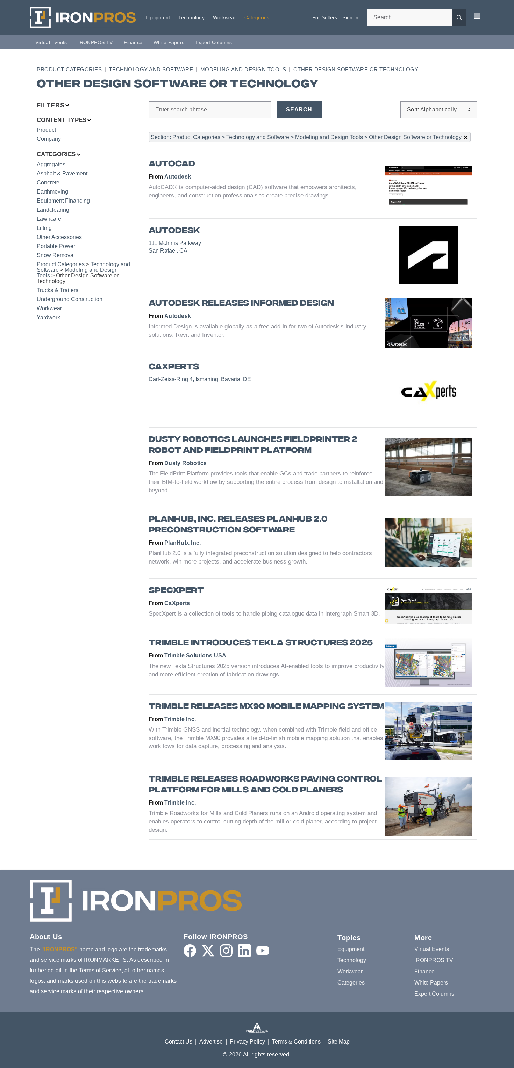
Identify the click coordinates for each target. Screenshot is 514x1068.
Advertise (211, 1042)
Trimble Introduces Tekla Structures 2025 (261, 643)
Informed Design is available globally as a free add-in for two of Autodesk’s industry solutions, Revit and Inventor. (257, 330)
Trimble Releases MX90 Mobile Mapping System (266, 707)
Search (299, 109)
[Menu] (477, 16)
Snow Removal (56, 255)
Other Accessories (59, 237)
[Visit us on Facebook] (190, 950)
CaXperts (174, 367)
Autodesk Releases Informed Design (241, 303)
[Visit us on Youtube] (262, 950)
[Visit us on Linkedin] (244, 950)
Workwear (49, 308)
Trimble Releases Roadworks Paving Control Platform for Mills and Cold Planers (265, 785)
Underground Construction (69, 299)
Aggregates (51, 164)
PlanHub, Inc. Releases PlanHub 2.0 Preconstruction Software (238, 525)
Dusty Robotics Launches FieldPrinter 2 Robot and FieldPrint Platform (253, 445)
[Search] (459, 17)
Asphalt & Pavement (62, 173)
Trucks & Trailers (57, 290)
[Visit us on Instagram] (226, 950)
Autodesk (177, 177)
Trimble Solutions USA (195, 656)
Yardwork (48, 317)
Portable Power (56, 246)
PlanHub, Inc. (182, 543)
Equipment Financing (63, 201)
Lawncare (49, 219)
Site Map (339, 1042)
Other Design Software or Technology (356, 69)
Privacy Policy (247, 1042)
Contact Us (178, 1042)
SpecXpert (176, 591)
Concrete (48, 183)
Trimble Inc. (180, 719)
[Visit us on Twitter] (208, 950)
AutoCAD (172, 164)
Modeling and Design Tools (243, 69)
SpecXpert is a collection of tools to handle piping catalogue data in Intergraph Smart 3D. (264, 613)
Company (49, 139)
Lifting (44, 228)
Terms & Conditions (296, 1042)
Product (46, 130)
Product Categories (69, 69)
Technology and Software (151, 69)
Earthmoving (52, 192)
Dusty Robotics (185, 463)
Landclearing (53, 210)
